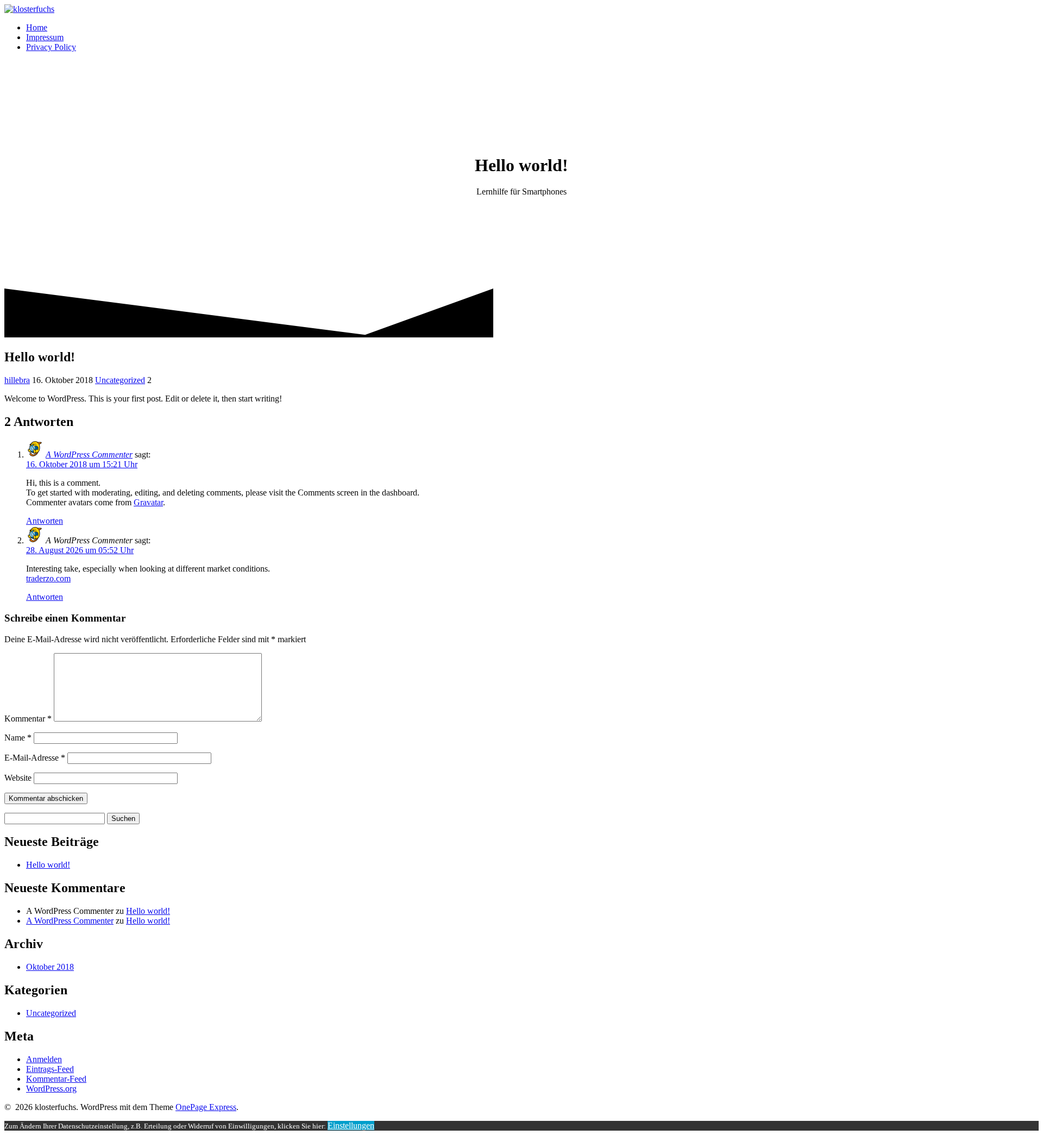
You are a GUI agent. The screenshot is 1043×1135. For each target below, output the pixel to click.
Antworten (44, 520)
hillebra (17, 380)
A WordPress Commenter (89, 454)
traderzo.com (48, 578)
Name (18, 737)
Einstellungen (351, 1125)
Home (36, 27)
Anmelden (44, 1059)
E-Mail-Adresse (34, 757)
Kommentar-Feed (56, 1078)
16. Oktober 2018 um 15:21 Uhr (81, 464)
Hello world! (48, 864)
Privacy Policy (51, 47)
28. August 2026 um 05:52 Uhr (80, 550)
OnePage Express (205, 1107)
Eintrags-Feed (50, 1069)
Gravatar (148, 502)
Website (18, 777)
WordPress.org (51, 1088)
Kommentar (28, 718)
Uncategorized (120, 380)
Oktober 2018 (50, 966)
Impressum (45, 37)
